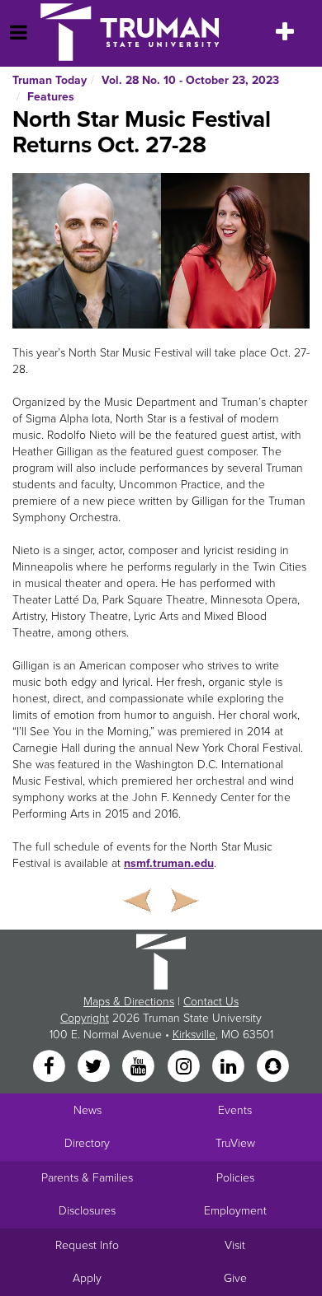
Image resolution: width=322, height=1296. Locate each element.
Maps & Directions (128, 1002)
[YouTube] (140, 1068)
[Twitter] (95, 1068)
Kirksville (194, 1035)
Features (50, 97)
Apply (87, 1278)
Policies (235, 1178)
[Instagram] (185, 1068)
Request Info (87, 1245)
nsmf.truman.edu (169, 863)
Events (235, 1110)
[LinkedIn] (229, 1068)
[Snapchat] (273, 1068)
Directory (87, 1143)
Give (235, 1278)
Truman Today (49, 80)
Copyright (84, 1018)
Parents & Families (87, 1178)
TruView (235, 1143)
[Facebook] (50, 1068)
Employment (235, 1211)
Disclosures (87, 1211)
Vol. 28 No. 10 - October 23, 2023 (190, 80)
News (87, 1110)
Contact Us (211, 1002)
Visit (235, 1245)
